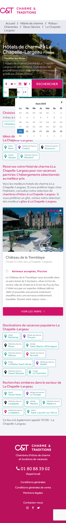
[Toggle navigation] (63, 7)
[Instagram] (27, 508)
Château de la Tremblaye (25, 257)
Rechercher (47, 84)
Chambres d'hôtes (14, 123)
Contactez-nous (33, 502)
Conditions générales (33, 482)
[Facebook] (33, 508)
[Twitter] (38, 508)
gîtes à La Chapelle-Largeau (38, 201)
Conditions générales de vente (33, 487)
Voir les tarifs (31, 311)
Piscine (48, 52)
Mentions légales (33, 492)
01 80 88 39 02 (35, 468)
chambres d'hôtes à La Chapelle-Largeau (29, 194)
